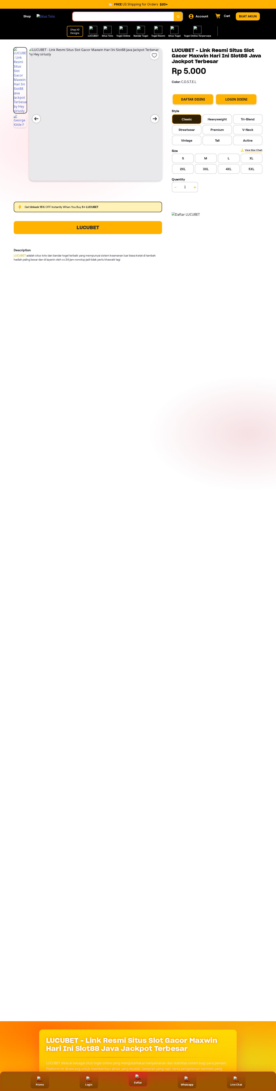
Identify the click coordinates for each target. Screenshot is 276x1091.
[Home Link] (46, 16)
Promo (40, 1084)
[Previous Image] (36, 118)
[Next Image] (154, 118)
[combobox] (123, 16)
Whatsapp (187, 1084)
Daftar (138, 1082)
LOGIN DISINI (236, 99)
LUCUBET (88, 227)
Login (88, 1084)
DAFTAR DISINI (193, 99)
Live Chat (236, 1084)
